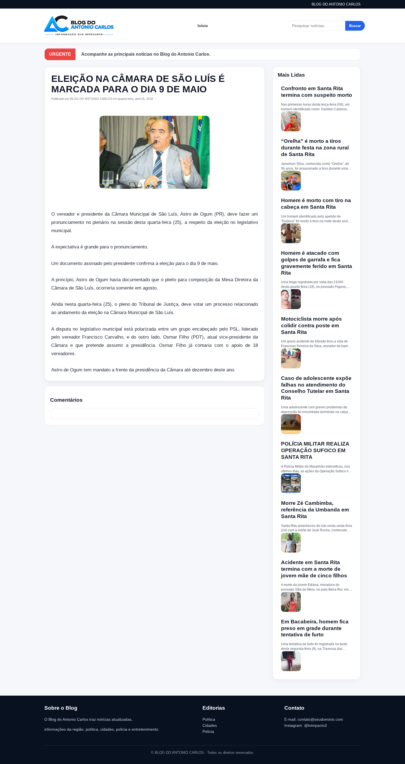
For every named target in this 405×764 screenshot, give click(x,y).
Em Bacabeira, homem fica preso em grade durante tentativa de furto (315, 628)
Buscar (355, 26)
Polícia (208, 731)
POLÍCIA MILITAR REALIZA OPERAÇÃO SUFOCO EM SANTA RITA (315, 450)
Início (203, 25)
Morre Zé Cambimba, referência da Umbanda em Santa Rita (315, 509)
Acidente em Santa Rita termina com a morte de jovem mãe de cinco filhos (314, 568)
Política (208, 719)
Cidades (209, 725)
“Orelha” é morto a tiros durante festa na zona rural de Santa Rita (315, 147)
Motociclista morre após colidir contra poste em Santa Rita (311, 325)
